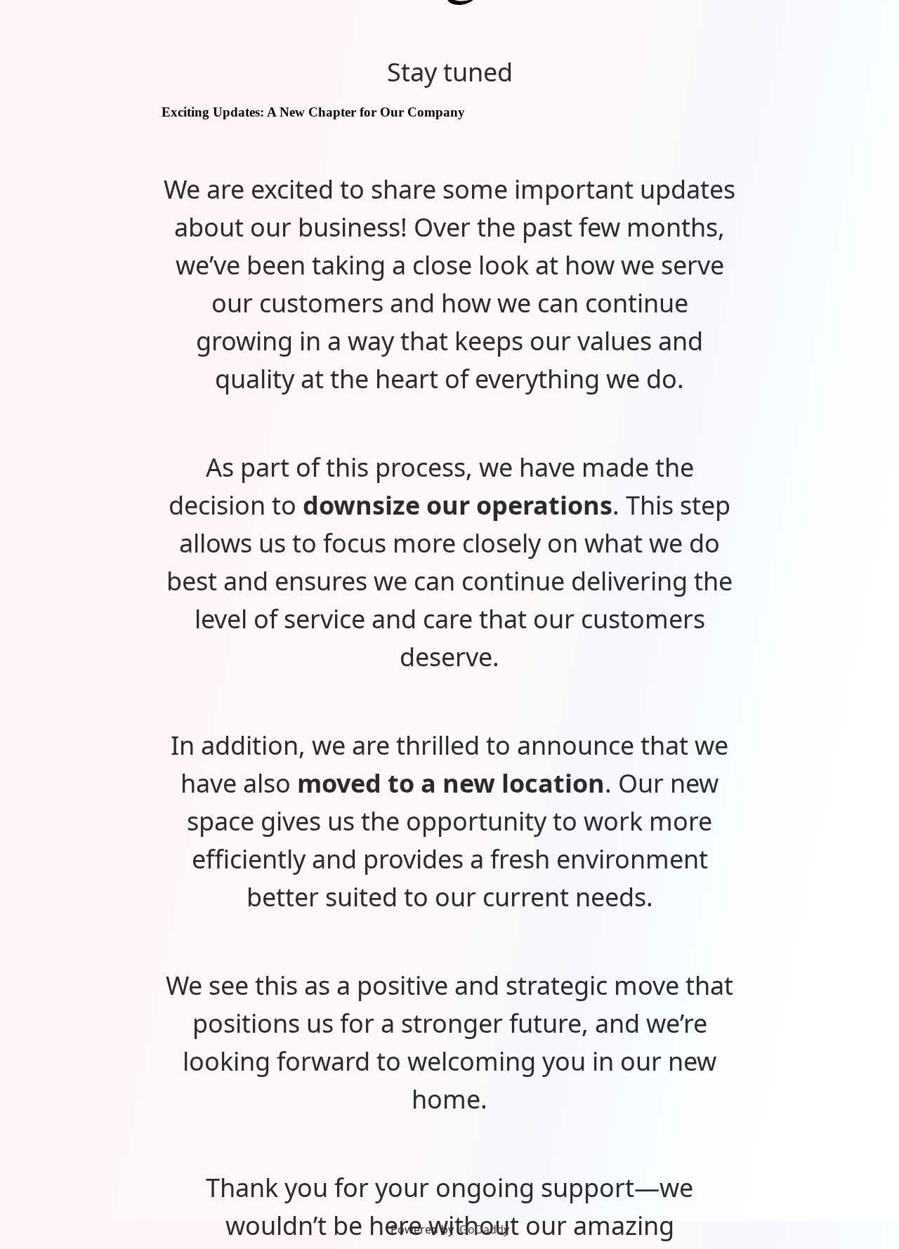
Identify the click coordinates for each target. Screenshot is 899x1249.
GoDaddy (484, 1229)
